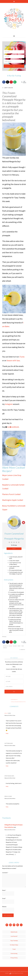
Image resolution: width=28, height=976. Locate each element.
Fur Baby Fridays (14, 945)
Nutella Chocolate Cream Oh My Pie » (18, 701)
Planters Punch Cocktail (11, 494)
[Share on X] (7, 82)
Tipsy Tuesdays (14, 940)
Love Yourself (14, 936)
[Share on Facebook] (4, 82)
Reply (7, 733)
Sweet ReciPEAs (14, 18)
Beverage (5, 646)
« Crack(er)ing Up (14, 699)
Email (4, 898)
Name (4, 890)
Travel (14, 949)
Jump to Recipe (8, 87)
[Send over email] (15, 82)
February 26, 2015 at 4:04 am (9, 798)
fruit (19, 646)
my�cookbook (13, 427)
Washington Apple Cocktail (12, 500)
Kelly (6, 713)
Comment (5, 872)
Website (4, 906)
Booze (10, 646)
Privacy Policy (14, 957)
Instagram (9, 404)
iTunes (21, 357)
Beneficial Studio (19, 973)
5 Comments (22, 649)
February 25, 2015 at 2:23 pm (9, 778)
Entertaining (14, 953)
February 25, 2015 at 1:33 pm (9, 715)
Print (14, 548)
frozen (15, 646)
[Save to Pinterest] (11, 82)
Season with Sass (13, 360)
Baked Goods (14, 932)
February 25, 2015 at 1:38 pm (9, 745)
